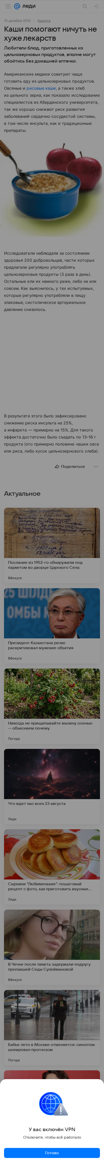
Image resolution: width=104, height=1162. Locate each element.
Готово (52, 1153)
